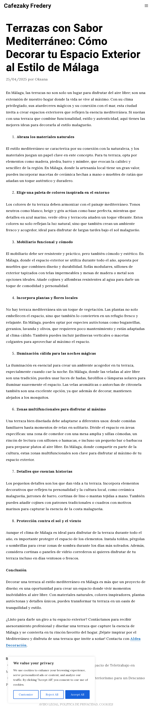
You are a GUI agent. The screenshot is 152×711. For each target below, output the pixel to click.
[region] (51, 680)
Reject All (52, 694)
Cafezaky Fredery (27, 6)
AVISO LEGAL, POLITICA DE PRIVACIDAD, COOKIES (76, 704)
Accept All (77, 694)
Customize (26, 694)
